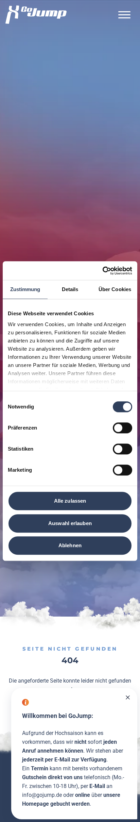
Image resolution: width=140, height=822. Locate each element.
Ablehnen (70, 545)
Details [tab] (70, 289)
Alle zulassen (70, 501)
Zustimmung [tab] (25, 289)
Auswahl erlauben (70, 523)
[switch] (122, 427)
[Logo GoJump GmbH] (36, 14)
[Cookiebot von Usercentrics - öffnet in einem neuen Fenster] (102, 270)
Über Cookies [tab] (115, 289)
